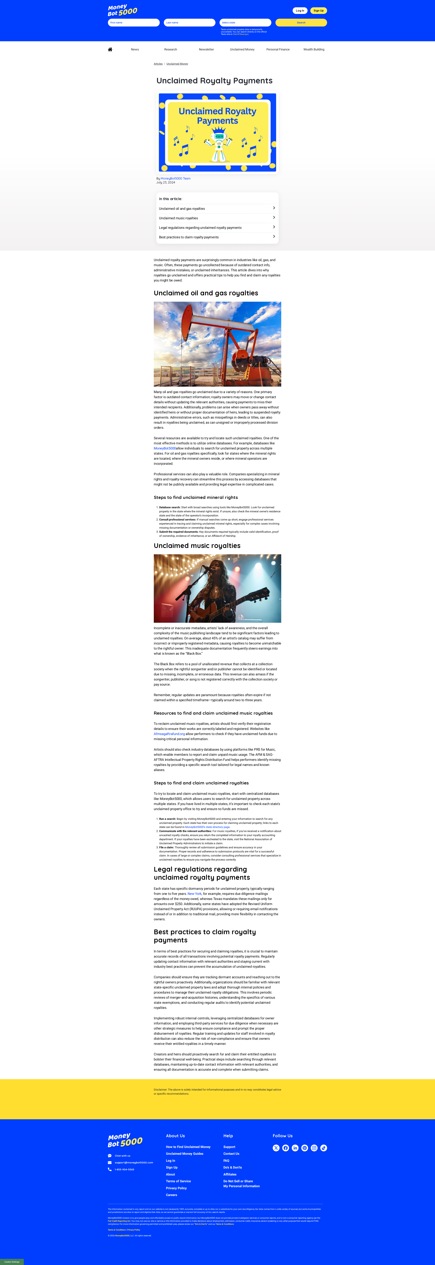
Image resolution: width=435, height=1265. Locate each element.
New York (195, 894)
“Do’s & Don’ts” (201, 1224)
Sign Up (319, 10)
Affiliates (230, 1174)
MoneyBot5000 (165, 448)
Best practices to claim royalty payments (189, 237)
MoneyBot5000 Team (175, 178)
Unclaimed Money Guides (184, 1154)
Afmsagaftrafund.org (169, 734)
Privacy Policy (176, 1188)
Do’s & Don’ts (232, 1167)
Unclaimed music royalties (178, 218)
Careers (171, 1195)
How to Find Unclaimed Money (188, 1147)
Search (301, 22)
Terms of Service (178, 1181)
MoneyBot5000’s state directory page (207, 827)
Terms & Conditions (225, 1224)
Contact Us (231, 1154)
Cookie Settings (12, 1262)
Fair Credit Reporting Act (119, 1221)
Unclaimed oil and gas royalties (182, 209)
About (170, 1174)
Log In (300, 10)
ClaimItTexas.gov (240, 34)
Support (229, 1147)
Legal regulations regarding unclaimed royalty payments (200, 228)
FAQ (226, 1161)
